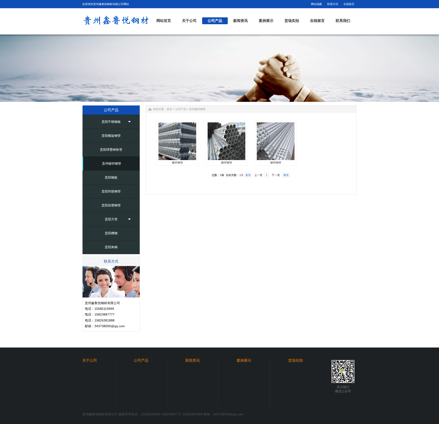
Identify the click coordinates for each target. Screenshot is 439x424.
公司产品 (180, 109)
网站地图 (316, 4)
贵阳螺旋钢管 (111, 135)
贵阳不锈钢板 (111, 122)
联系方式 (332, 4)
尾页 (286, 175)
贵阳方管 (111, 219)
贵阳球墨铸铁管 (111, 149)
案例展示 (244, 360)
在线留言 (348, 4)
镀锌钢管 (177, 162)
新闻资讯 (192, 360)
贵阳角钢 (111, 247)
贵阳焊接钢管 (111, 191)
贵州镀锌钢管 (111, 163)
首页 (169, 109)
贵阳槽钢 (111, 233)
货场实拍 (295, 360)
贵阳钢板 (111, 177)
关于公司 (89, 360)
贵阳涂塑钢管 (111, 205)
